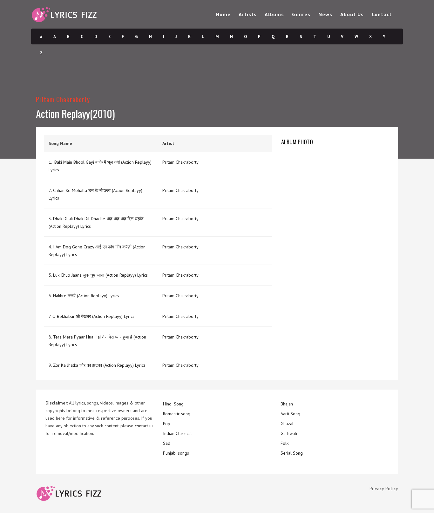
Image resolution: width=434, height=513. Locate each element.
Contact (382, 14)
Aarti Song (290, 414)
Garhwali (289, 433)
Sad (166, 443)
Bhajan (287, 404)
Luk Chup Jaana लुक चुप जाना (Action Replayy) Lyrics (100, 275)
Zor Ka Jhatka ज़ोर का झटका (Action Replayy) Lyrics (99, 365)
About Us (352, 14)
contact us (144, 426)
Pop (166, 423)
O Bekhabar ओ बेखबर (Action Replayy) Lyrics (93, 316)
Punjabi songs (176, 453)
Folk (284, 443)
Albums (274, 14)
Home (223, 14)
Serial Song (292, 453)
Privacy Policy (384, 488)
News (325, 14)
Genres (301, 14)
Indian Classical (177, 433)
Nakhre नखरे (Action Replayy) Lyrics (86, 296)
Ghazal (287, 423)
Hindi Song (173, 404)
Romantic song (176, 414)
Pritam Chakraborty (63, 99)
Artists (248, 14)
